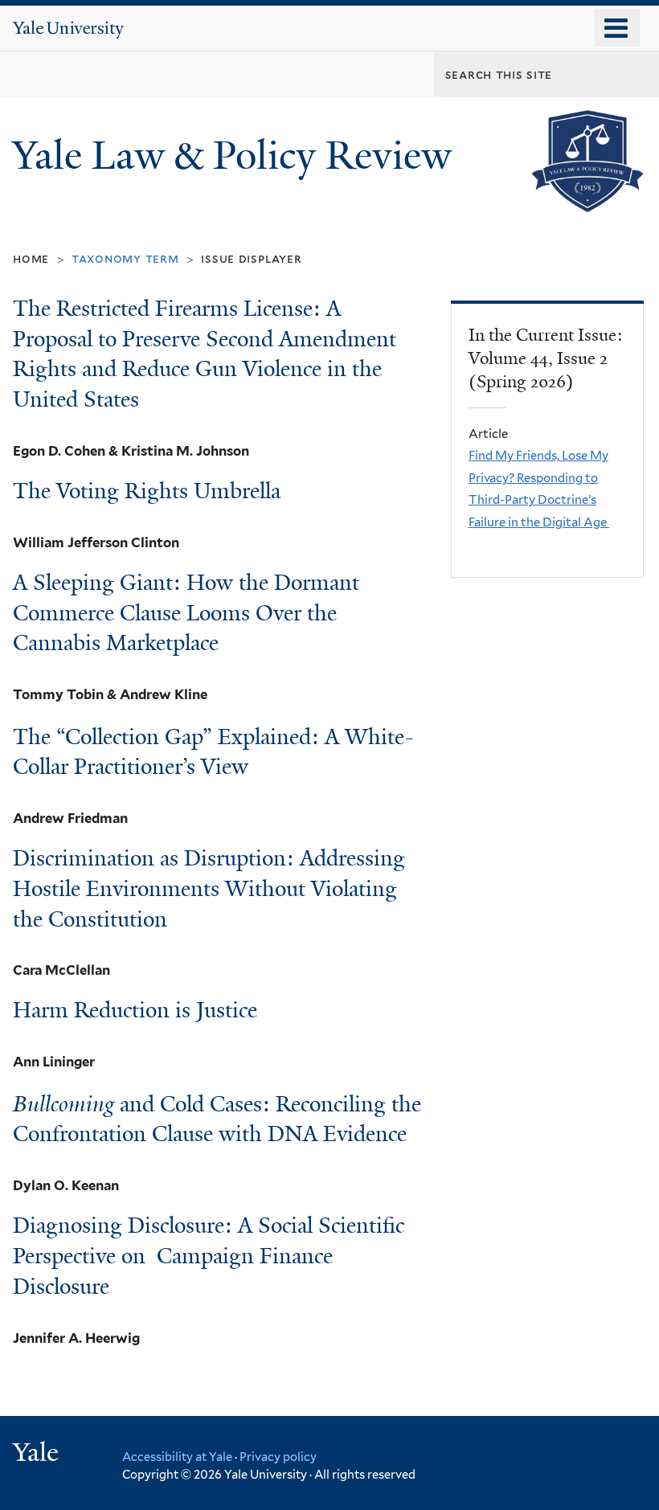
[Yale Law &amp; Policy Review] (587, 199)
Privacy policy (278, 1456)
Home (31, 258)
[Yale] (38, 1454)
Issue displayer (251, 258)
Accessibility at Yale (177, 1456)
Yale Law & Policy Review (236, 155)
